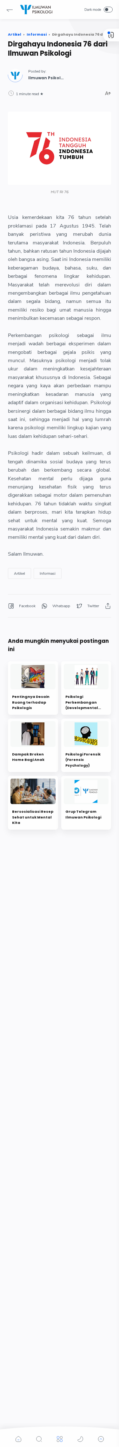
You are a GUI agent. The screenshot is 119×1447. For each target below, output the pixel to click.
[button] (9, 9)
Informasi (48, 573)
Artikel (19, 573)
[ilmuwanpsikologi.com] (36, 9)
